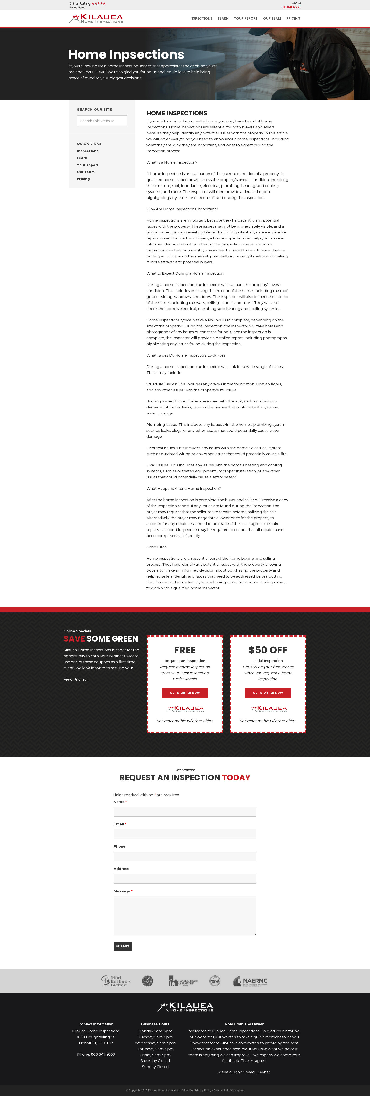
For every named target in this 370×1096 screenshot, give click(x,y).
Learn (82, 158)
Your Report (88, 165)
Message (123, 891)
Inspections (87, 151)
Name (120, 802)
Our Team (86, 172)
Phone (119, 846)
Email (120, 824)
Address (121, 869)
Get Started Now (185, 693)
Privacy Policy (202, 1090)
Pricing (83, 179)
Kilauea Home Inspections (96, 18)
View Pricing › (76, 679)
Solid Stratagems (233, 1090)
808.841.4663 (290, 7)
